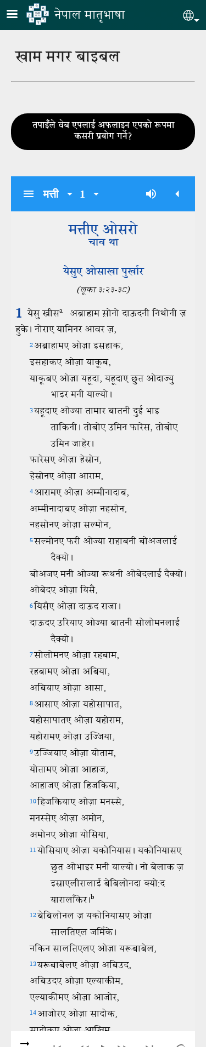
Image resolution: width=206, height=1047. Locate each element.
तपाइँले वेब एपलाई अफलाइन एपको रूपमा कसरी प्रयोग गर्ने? (103, 131)
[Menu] (19, 15)
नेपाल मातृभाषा (89, 16)
